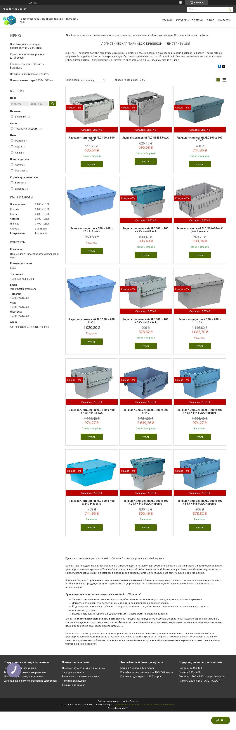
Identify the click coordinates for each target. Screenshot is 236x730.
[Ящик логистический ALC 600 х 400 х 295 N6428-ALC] (146, 200)
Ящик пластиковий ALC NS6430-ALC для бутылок (199, 229)
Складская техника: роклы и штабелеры (27, 55)
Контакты (224, 20)
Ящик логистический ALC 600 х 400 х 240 (200, 139)
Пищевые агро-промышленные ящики (83, 668)
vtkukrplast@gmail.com (23, 288)
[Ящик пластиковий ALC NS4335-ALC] (146, 109)
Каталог (181, 20)
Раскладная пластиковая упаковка (81, 676)
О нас (210, 20)
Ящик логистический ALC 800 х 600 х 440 (146, 411)
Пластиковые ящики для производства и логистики (26, 46)
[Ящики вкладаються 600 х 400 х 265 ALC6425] (92, 200)
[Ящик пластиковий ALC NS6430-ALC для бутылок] (200, 200)
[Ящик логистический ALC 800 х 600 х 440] (146, 382)
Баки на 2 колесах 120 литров (137, 668)
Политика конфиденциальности (158, 704)
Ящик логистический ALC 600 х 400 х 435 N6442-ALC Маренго (200, 411)
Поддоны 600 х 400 (190, 668)
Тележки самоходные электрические (25, 672)
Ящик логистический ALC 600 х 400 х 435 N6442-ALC (92, 411)
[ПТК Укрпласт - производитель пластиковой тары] (9, 20)
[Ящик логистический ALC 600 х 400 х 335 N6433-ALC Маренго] (200, 473)
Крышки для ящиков (73, 685)
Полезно (197, 20)
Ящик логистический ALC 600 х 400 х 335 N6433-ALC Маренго (200, 502)
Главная (167, 20)
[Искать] (229, 9)
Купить (91, 164)
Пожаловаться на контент (127, 704)
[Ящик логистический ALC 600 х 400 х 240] (200, 109)
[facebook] (219, 66)
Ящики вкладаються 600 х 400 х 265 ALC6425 (91, 229)
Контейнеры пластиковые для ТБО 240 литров (146, 672)
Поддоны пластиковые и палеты (29, 74)
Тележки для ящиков (74, 680)
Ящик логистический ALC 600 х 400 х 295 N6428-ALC (146, 229)
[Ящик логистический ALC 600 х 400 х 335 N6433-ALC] (146, 291)
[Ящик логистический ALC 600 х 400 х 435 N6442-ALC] (92, 382)
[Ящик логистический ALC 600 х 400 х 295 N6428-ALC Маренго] (146, 473)
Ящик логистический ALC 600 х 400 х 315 (92, 320)
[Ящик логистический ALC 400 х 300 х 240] (92, 109)
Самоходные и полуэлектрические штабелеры (30, 680)
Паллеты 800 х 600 (190, 672)
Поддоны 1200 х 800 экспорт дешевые (202, 676)
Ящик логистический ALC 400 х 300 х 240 (92, 139)
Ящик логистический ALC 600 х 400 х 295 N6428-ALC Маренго (146, 502)
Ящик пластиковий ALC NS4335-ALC (145, 137)
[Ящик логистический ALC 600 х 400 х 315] (92, 291)
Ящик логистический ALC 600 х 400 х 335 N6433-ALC (146, 320)
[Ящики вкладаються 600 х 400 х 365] (200, 291)
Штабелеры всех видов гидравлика (24, 676)
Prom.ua (134, 701)
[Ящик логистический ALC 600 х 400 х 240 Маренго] (92, 473)
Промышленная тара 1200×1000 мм (31, 80)
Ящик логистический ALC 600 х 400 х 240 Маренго (92, 502)
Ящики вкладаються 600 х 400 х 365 (199, 320)
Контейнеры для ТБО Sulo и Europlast (27, 65)
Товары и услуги (80, 35)
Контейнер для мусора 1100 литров (141, 676)
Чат (223, 720)
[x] (223, 66)
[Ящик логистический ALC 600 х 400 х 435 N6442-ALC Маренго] (200, 382)
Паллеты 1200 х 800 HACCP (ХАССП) (199, 680)
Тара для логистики (73, 672)
